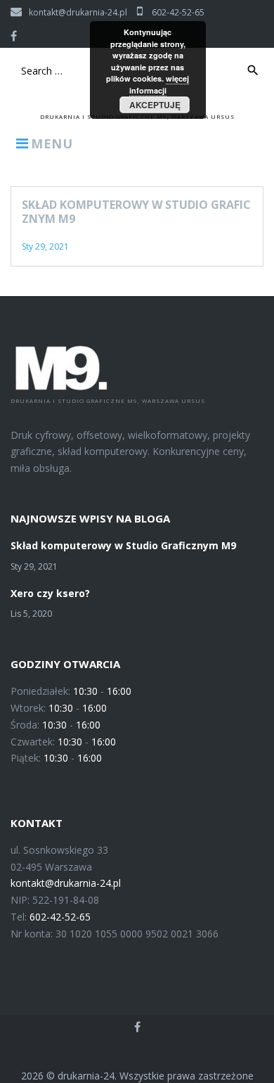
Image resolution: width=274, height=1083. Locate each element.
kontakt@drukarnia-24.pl (78, 12)
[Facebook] (14, 36)
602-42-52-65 (177, 12)
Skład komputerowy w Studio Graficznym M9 (136, 211)
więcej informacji (159, 84)
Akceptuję (155, 104)
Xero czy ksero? (50, 593)
